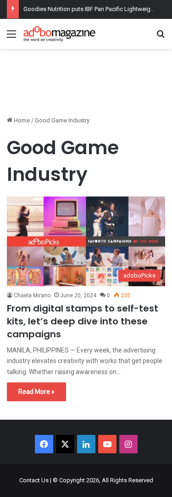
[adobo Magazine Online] (59, 33)
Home (21, 120)
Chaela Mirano (32, 295)
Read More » (36, 391)
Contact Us (34, 480)
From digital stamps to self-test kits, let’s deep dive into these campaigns (82, 321)
